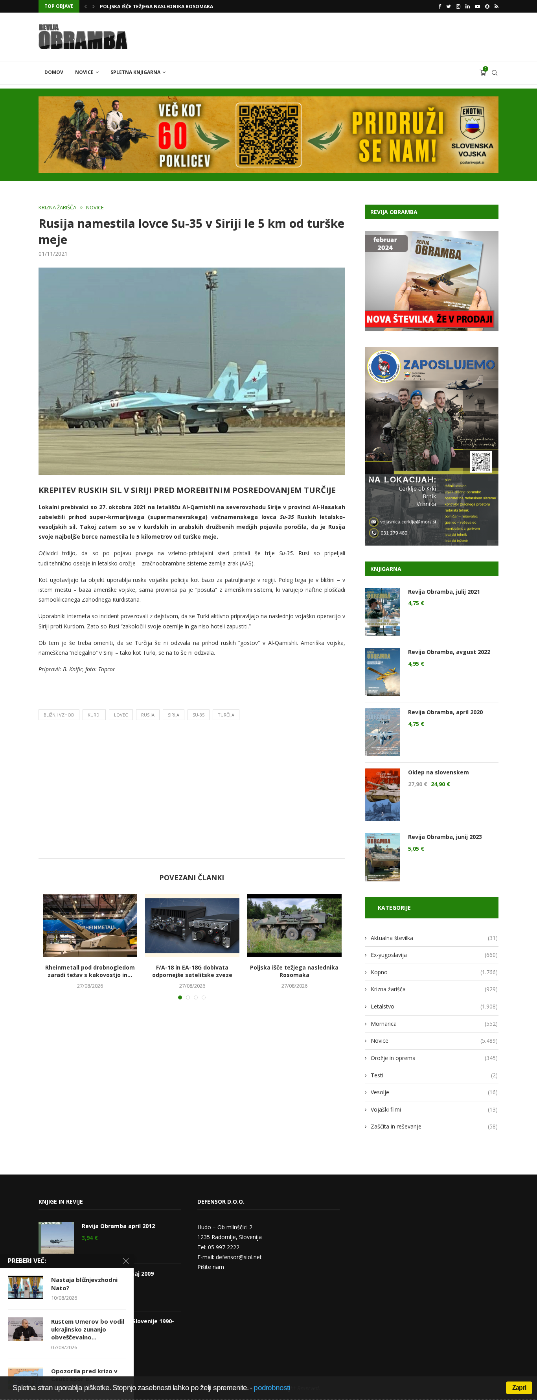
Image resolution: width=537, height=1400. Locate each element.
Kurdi (94, 715)
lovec (121, 715)
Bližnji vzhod (59, 715)
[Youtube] (477, 6)
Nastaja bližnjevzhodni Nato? (84, 1283)
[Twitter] (448, 6)
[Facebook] (439, 6)
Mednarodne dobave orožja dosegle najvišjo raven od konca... (185, 6)
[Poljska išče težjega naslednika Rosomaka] (294, 925)
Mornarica (434, 1023)
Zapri (519, 1387)
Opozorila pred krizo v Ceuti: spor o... (84, 1375)
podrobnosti (272, 1387)
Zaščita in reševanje (434, 1126)
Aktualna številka (434, 938)
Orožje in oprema (434, 1058)
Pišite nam (210, 1267)
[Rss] (496, 6)
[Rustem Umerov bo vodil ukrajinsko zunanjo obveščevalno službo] (25, 1329)
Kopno (434, 972)
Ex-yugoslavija (434, 955)
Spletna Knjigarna (135, 72)
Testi (434, 1075)
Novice (84, 72)
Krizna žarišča (57, 208)
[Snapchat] (487, 6)
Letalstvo (434, 1006)
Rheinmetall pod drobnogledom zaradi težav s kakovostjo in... (90, 971)
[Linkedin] (467, 6)
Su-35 (198, 715)
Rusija (147, 715)
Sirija (173, 715)
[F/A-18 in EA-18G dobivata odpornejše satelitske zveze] (192, 925)
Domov (53, 72)
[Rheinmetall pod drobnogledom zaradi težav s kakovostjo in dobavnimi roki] (90, 925)
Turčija (226, 715)
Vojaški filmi (434, 1109)
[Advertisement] (192, 791)
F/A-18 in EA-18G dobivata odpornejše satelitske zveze (192, 971)
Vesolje (434, 1092)
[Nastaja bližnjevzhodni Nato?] (25, 1287)
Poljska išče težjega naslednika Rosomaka (294, 971)
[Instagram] (458, 6)
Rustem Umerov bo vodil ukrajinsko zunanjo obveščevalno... (87, 1329)
